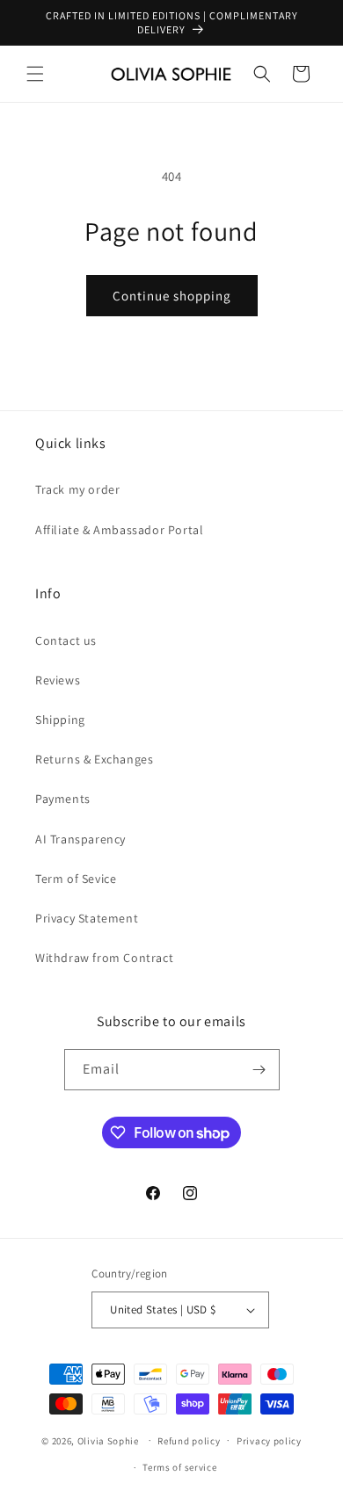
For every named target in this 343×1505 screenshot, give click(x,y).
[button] (35, 73)
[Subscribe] (259, 1069)
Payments (63, 799)
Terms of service (179, 1467)
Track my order (77, 489)
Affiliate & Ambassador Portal (119, 530)
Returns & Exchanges (94, 759)
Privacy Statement (86, 918)
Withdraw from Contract (104, 958)
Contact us (66, 640)
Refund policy (188, 1441)
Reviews (57, 680)
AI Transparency (80, 839)
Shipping (60, 719)
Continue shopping (172, 295)
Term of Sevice (75, 878)
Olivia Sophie (108, 1440)
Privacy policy (269, 1441)
